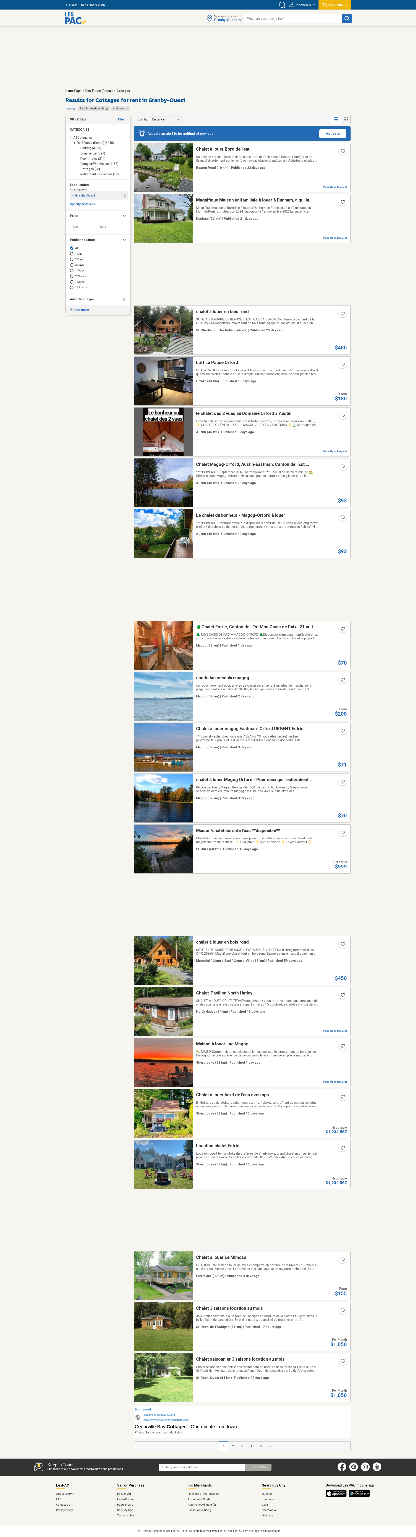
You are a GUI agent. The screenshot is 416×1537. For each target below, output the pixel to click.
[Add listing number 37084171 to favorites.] (342, 315)
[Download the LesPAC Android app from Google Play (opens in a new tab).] (359, 1496)
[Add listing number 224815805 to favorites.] (342, 1362)
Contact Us (63, 1504)
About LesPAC (65, 1493)
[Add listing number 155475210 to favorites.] (342, 996)
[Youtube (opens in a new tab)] (377, 1470)
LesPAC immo (126, 1499)
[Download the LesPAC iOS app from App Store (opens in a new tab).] (337, 1496)
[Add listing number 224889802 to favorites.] (342, 203)
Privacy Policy (64, 1510)
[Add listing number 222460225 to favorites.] (342, 1312)
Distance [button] (158, 119)
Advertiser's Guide (199, 1499)
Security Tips (125, 1510)
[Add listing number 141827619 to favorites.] (342, 732)
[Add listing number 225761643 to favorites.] (342, 1047)
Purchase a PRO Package (203, 1493)
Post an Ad (124, 1493)
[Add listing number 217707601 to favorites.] (342, 366)
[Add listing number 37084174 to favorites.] (342, 945)
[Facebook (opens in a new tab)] (342, 1470)
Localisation (79, 185)
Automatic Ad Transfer (202, 1504)
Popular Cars (125, 1504)
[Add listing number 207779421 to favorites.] (342, 1149)
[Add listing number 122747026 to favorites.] (342, 152)
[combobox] (293, 18)
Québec (267, 1493)
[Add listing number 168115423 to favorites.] (342, 519)
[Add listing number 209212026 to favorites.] (342, 1098)
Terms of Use (125, 1515)
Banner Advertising (199, 1510)
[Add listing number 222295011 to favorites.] (342, 417)
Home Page (73, 91)
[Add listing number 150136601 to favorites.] (342, 1261)
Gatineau (267, 1515)
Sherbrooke (269, 1510)
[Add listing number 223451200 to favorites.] (342, 630)
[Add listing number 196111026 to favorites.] (342, 681)
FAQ (58, 1499)
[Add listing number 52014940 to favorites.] (342, 468)
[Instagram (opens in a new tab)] (365, 1470)
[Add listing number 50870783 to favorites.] (342, 783)
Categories (79, 130)
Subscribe (258, 1467)
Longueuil (268, 1499)
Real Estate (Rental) (99, 91)
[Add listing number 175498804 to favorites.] (342, 834)
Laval (265, 1504)
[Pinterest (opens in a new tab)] (353, 1470)
